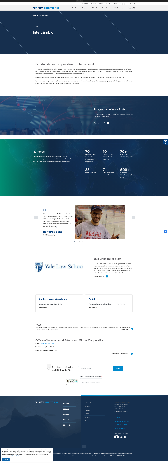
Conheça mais (99, 276)
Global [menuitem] (94, 8)
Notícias (93, 3)
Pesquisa (66, 420)
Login (131, 3)
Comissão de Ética (121, 425)
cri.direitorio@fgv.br (47, 343)
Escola (66, 404)
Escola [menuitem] (74, 8)
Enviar (118, 368)
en (123, 3)
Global (66, 414)
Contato (115, 3)
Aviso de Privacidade (32, 456)
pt (120, 3)
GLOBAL (39, 15)
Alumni (108, 3)
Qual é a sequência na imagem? (90, 377)
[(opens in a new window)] (115, 437)
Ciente (6, 459)
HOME (34, 15)
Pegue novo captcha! (66, 384)
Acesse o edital (99, 123)
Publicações (85, 3)
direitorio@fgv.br (123, 411)
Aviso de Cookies (15, 456)
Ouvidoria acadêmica (122, 421)
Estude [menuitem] (84, 8)
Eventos (101, 3)
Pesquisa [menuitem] (105, 8)
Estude (66, 409)
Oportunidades (89, 421)
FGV (79, 1)
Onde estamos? (120, 428)
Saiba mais (43, 307)
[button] (42, 220)
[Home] (46, 8)
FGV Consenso (69, 425)
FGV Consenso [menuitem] (119, 8)
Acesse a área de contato (119, 353)
